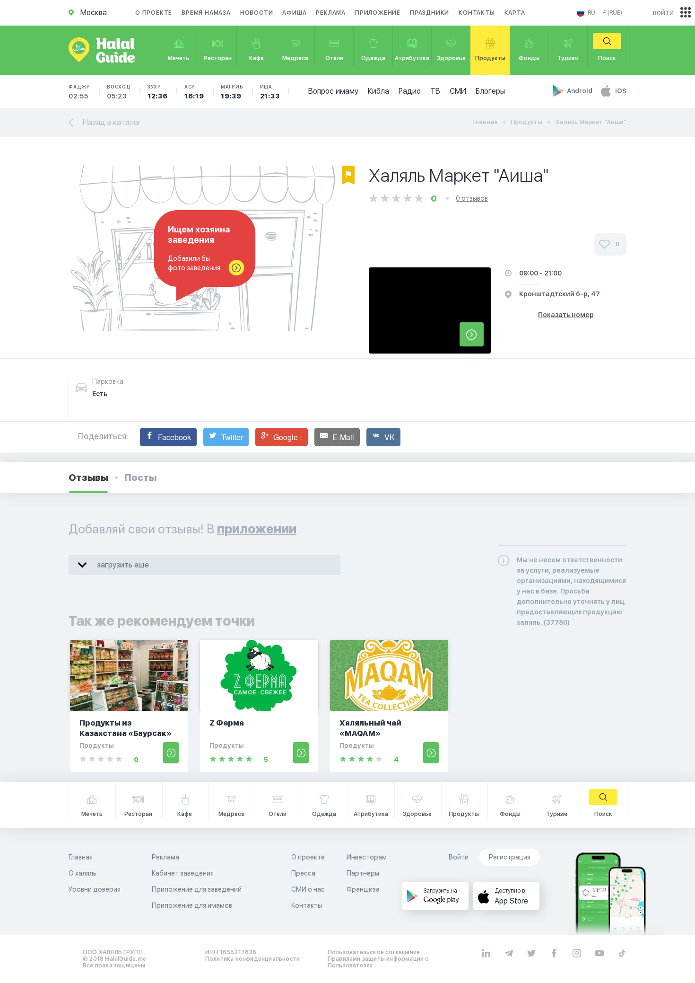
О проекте (153, 12)
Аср (194, 92)
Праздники (429, 12)
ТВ (435, 91)
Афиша (294, 12)
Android (580, 91)
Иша (270, 92)
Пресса (303, 873)
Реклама (331, 12)
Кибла (378, 91)
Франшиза (363, 889)
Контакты (477, 12)
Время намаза (206, 12)
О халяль (82, 873)
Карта (514, 12)
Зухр (158, 92)
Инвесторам (367, 857)
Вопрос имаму (333, 91)
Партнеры (363, 873)
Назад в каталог (112, 122)
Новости (256, 12)
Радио (410, 91)
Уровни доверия (95, 889)
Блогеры (490, 91)
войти (663, 12)
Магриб (232, 92)
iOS (620, 91)
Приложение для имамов (192, 905)
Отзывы (88, 477)
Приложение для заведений (197, 889)
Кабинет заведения (183, 873)
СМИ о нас (308, 889)
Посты (140, 477)
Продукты (526, 121)
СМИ (458, 91)
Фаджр (79, 92)
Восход (119, 92)
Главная (484, 121)
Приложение (377, 12)
